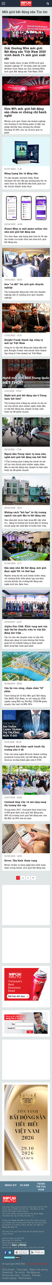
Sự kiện (24, 1185)
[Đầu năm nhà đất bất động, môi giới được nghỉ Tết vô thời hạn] (26, 546)
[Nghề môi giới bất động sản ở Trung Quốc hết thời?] (26, 373)
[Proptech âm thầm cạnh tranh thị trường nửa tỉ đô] (26, 724)
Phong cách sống (10, 1275)
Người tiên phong (38, 1269)
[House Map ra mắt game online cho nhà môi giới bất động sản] (26, 206)
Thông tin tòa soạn (41, 1186)
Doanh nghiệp (9, 1278)
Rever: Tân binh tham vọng (20, 860)
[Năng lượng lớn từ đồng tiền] (26, 151)
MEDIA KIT (11, 1185)
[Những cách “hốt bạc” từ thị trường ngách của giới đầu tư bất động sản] (26, 490)
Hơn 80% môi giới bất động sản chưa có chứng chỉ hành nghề (25, 112)
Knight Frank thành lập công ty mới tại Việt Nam (23, 341)
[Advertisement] (26, 1059)
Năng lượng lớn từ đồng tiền (21, 173)
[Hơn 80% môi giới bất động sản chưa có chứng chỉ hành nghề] (26, 90)
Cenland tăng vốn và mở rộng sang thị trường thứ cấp (25, 803)
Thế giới (26, 1275)
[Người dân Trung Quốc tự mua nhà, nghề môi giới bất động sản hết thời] (26, 432)
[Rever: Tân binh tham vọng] (26, 838)
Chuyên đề (7, 1272)
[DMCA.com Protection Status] (12, 1257)
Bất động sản (33, 1272)
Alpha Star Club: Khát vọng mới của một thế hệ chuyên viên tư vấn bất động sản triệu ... (25, 629)
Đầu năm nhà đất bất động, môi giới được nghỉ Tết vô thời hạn (25, 569)
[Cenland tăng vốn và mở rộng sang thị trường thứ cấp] (26, 780)
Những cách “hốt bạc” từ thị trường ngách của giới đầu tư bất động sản (25, 514)
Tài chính (20, 1272)
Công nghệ (22, 1269)
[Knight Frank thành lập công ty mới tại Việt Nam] (26, 318)
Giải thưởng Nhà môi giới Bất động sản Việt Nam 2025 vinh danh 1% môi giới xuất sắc (25, 53)
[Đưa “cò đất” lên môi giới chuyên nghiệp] (26, 262)
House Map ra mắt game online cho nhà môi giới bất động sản (25, 230)
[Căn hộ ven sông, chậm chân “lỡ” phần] (26, 666)
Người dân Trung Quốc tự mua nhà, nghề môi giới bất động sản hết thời (25, 455)
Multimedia (25, 1278)
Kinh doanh (8, 1269)
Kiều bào (36, 1275)
